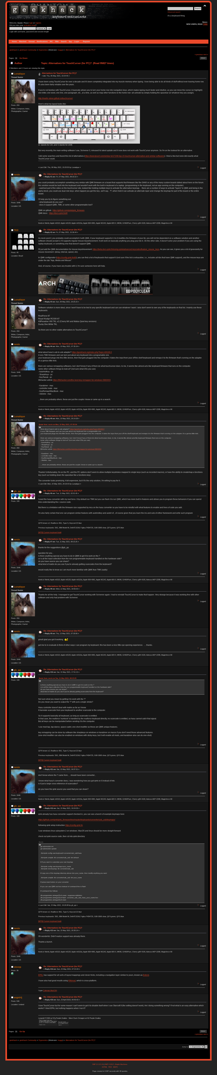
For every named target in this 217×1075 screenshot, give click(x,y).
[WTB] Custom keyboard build (49, 532)
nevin (17, 174)
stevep (17, 967)
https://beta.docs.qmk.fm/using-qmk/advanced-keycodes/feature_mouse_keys (126, 249)
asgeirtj (18, 997)
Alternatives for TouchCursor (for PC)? (59, 73)
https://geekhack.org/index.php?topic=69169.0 (92, 352)
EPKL (40, 975)
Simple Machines (121, 1064)
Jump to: (185, 1047)
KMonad (72, 981)
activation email (30, 25)
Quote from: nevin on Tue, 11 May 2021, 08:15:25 (57, 678)
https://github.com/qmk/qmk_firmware (69, 210)
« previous (199, 54)
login (31, 23)
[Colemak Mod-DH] (12, 974)
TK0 (16, 230)
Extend (146, 975)
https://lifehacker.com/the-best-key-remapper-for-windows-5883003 (82, 380)
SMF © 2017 (109, 1064)
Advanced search (174, 12)
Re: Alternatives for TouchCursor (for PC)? (63, 174)
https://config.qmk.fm (74, 825)
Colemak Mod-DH (50, 990)
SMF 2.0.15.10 (98, 1064)
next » (205, 54)
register (38, 23)
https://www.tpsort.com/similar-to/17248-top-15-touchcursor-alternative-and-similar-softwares (124, 156)
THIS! (205, 24)
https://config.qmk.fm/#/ (66, 257)
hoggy (60, 50)
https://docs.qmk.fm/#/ (58, 213)
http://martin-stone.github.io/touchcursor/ (55, 98)
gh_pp (17, 491)
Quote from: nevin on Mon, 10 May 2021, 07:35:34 (58, 424)
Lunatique (19, 73)
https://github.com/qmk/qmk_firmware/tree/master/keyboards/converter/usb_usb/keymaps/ (76, 820)
